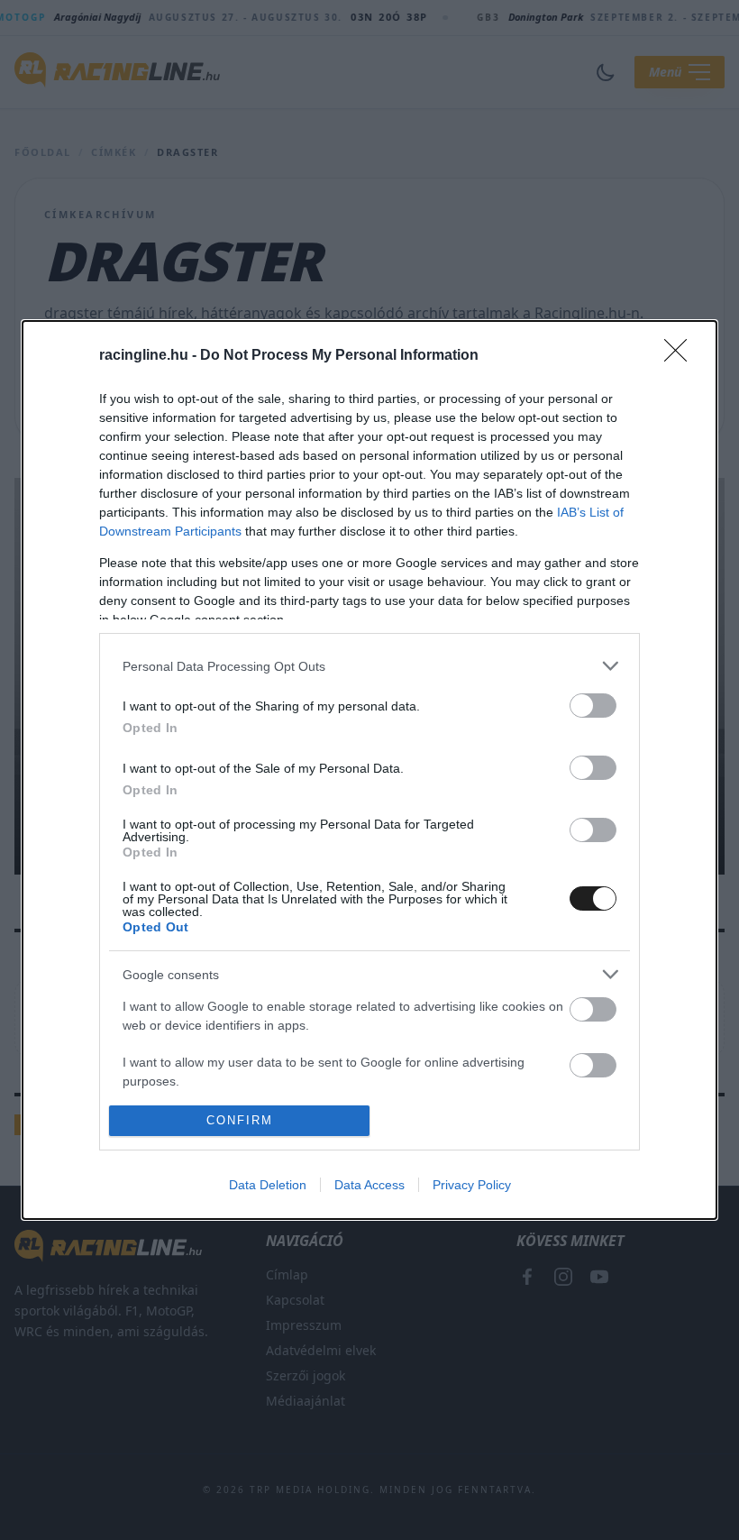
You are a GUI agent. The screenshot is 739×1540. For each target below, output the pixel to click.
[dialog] (369, 769)
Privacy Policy (472, 1185)
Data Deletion (267, 1185)
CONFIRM (239, 1120)
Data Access (369, 1185)
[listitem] (369, 665)
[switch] (593, 705)
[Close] (681, 356)
